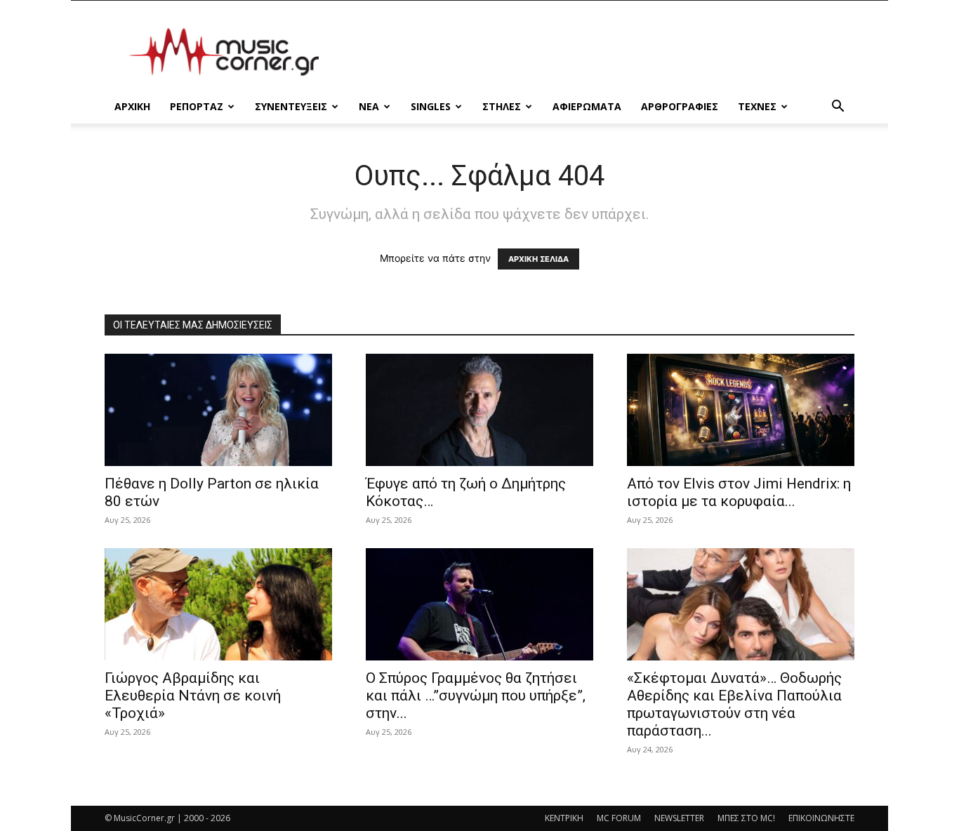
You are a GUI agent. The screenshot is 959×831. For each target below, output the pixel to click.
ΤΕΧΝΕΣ (757, 106)
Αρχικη (132, 106)
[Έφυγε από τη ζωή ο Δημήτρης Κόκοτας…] (479, 410)
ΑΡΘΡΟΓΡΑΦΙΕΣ (679, 106)
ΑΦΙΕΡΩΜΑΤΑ (587, 106)
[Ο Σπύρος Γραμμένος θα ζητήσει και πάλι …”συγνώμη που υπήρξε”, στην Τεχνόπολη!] (479, 604)
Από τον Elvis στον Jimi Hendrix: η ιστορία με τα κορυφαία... (739, 492)
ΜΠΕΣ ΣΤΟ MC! (746, 818)
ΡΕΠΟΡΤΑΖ (196, 106)
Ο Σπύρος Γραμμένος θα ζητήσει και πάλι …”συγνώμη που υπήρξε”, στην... (476, 696)
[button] (837, 107)
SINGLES (431, 106)
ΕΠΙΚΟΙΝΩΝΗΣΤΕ (821, 818)
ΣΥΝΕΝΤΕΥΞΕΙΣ (291, 106)
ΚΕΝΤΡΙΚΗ (564, 818)
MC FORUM (619, 818)
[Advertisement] (598, 52)
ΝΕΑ (369, 106)
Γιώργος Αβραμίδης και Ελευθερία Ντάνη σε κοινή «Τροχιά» (193, 696)
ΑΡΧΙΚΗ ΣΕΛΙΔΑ (538, 259)
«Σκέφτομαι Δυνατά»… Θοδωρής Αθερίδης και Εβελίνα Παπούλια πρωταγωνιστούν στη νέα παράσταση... (734, 704)
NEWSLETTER (679, 818)
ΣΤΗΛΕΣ (501, 106)
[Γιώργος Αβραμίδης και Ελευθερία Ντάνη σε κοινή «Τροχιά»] (218, 604)
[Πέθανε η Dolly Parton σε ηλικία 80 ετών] (218, 410)
